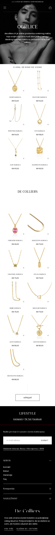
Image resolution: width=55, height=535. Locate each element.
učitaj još (27, 397)
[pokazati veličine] (23, 91)
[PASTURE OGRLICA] (40, 82)
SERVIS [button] (7, 460)
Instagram (18, 419)
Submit (44, 440)
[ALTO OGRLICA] (15, 327)
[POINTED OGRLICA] (15, 116)
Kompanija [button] (8, 489)
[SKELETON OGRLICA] (40, 226)
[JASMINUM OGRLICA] (40, 150)
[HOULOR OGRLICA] (40, 293)
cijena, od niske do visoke (27, 67)
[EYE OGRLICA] (40, 116)
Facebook (37, 419)
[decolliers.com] (27, 511)
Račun (6, 471)
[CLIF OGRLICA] (15, 150)
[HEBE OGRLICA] (15, 293)
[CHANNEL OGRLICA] (15, 259)
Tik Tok (28, 419)
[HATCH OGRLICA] (40, 327)
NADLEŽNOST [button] (10, 498)
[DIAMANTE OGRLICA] (15, 361)
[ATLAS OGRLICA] (40, 259)
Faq (5, 479)
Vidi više (8, 529)
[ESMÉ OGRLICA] (15, 82)
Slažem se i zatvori (27, 529)
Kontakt (6, 467)
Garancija (7, 475)
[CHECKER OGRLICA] (15, 226)
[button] (4, 7)
